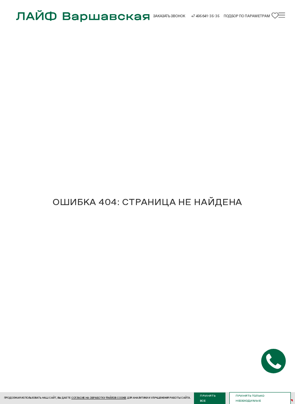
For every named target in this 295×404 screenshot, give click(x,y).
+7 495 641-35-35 (205, 16)
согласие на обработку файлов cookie (98, 397)
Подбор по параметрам (247, 16)
